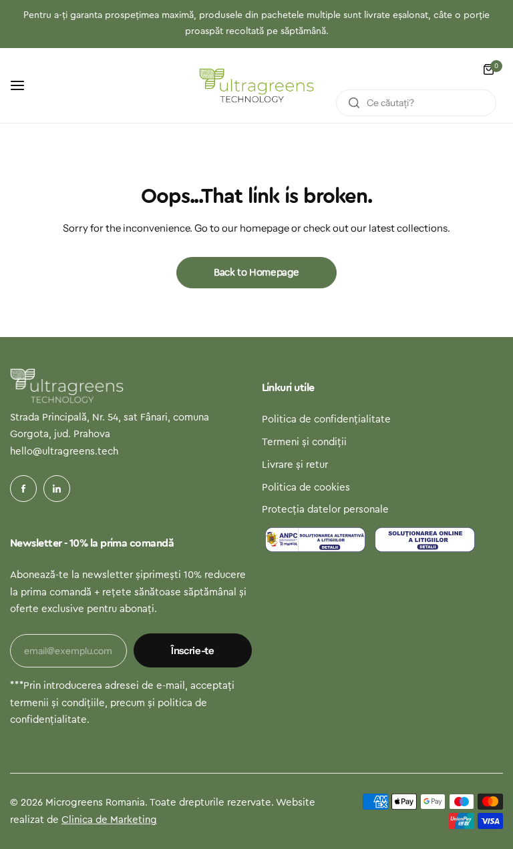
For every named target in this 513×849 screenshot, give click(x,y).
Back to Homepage (256, 273)
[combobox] (416, 102)
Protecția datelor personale (325, 510)
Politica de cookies (306, 488)
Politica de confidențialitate (326, 419)
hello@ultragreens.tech (64, 452)
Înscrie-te (192, 650)
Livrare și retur (295, 465)
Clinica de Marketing (109, 820)
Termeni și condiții (304, 442)
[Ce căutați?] (354, 102)
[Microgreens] (256, 85)
